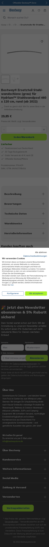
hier (12, 285)
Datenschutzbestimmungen (35, 256)
